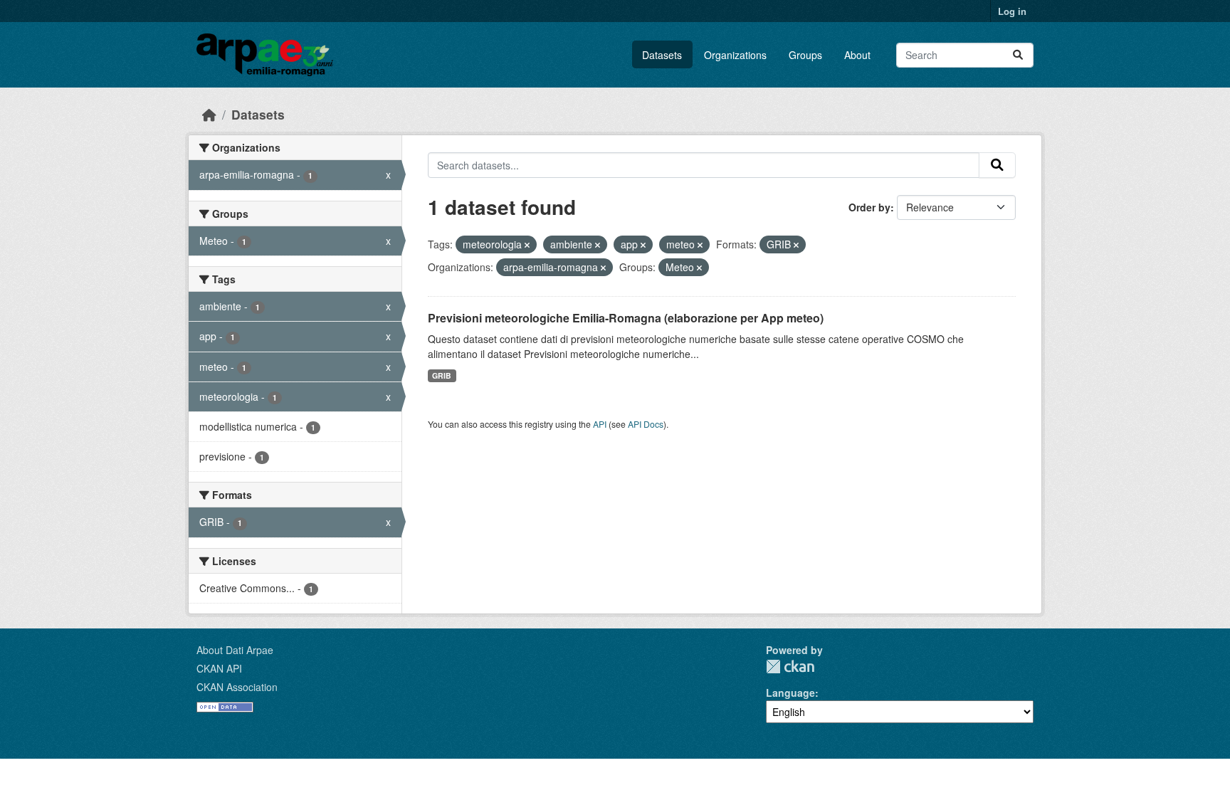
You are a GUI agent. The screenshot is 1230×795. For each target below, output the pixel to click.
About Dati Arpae (234, 650)
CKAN (790, 666)
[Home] (209, 114)
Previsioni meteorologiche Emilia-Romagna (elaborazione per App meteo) (626, 318)
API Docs (645, 424)
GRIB (441, 375)
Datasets (662, 55)
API (599, 424)
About (857, 55)
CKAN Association (237, 687)
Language (790, 692)
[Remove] (527, 245)
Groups (805, 55)
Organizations (735, 55)
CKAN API (219, 668)
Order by (869, 207)
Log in (1012, 11)
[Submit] (1018, 55)
